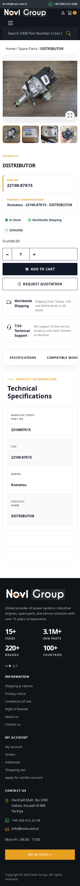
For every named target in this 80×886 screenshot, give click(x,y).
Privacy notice (15, 693)
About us (11, 716)
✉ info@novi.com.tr (15, 4)
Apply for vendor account (23, 777)
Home (11, 48)
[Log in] (63, 13)
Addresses (12, 762)
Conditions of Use (18, 701)
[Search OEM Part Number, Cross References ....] (68, 33)
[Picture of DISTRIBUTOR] (40, 89)
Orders (10, 754)
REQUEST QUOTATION (42, 284)
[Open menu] (10, 23)
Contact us (12, 724)
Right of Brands (16, 709)
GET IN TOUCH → (40, 855)
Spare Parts (28, 48)
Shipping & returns (19, 686)
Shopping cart (15, 770)
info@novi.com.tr (25, 828)
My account (13, 747)
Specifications (23, 358)
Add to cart (43, 269)
